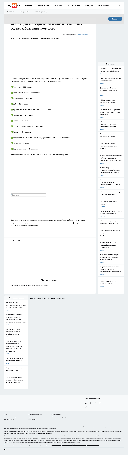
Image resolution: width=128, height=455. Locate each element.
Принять (115, 19)
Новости (28, 6)
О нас (5, 414)
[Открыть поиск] (119, 5)
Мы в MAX (58, 6)
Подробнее (53, 428)
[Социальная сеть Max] (86, 407)
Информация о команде (10, 417)
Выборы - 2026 (24, 12)
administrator (83, 35)
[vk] (13, 240)
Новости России (43, 6)
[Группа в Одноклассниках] (90, 403)
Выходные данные (56, 414)
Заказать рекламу (41, 12)
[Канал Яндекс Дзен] (100, 403)
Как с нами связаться (9, 419)
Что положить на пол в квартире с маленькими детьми (30, 287)
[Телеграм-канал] (95, 403)
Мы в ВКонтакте (74, 6)
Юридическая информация (35, 414)
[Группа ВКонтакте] (86, 403)
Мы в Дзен (89, 6)
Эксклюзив (10, 12)
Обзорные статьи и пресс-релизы (60, 417)
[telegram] (20, 240)
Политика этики (32, 419)
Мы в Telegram (103, 6)
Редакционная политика (34, 417)
